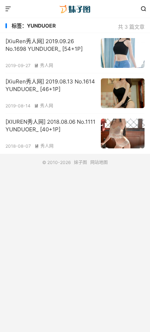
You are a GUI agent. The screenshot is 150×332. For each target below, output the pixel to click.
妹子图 (75, 9)
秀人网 (43, 65)
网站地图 (99, 162)
